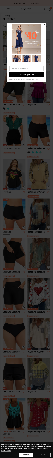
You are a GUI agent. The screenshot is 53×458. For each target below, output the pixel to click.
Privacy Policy (6, 450)
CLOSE (43, 455)
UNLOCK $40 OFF (26, 75)
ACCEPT (26, 455)
